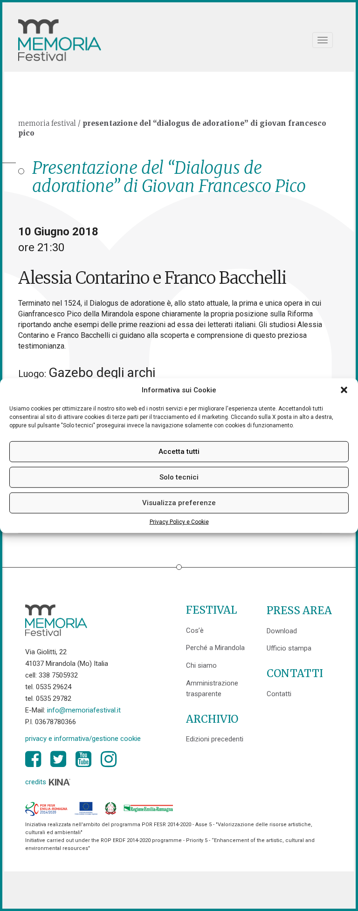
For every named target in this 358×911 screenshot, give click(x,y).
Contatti (279, 694)
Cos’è (195, 630)
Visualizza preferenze (179, 503)
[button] (344, 390)
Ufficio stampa (289, 648)
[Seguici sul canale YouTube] (83, 759)
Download (282, 631)
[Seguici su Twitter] (58, 759)
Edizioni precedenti (214, 739)
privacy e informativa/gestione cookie (83, 738)
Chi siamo (201, 665)
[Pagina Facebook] (33, 759)
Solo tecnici (179, 477)
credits (36, 782)
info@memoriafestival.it (84, 710)
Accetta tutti (179, 451)
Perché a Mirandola (215, 648)
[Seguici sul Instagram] (109, 759)
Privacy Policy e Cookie (179, 522)
